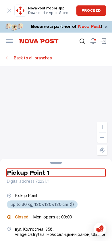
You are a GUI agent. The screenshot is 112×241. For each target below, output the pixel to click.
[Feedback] (100, 229)
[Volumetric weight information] (71, 204)
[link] (56, 27)
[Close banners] (106, 27)
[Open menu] (9, 41)
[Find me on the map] (102, 150)
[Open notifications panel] (93, 41)
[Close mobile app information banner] (9, 10)
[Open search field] (82, 41)
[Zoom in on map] (102, 127)
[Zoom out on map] (102, 137)
